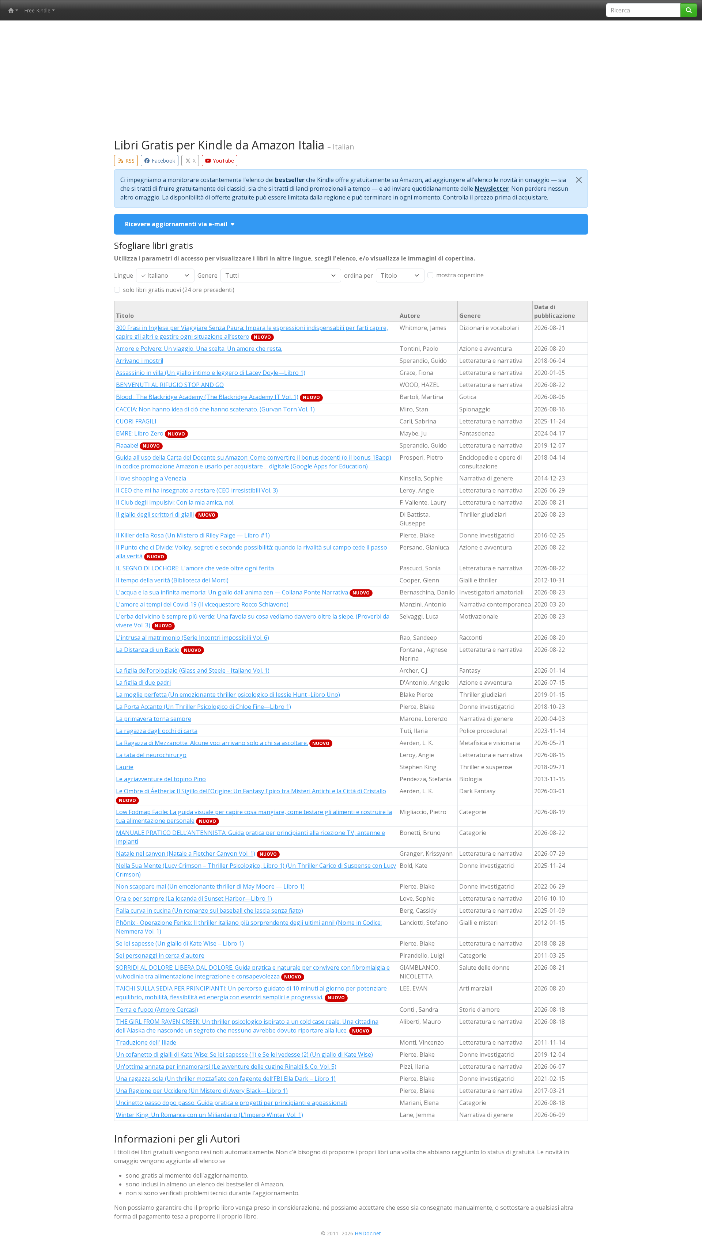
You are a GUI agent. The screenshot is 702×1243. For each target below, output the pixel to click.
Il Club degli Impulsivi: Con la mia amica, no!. (175, 502)
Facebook (162, 160)
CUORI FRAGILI (136, 421)
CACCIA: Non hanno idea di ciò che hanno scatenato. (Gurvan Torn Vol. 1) (215, 409)
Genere (207, 275)
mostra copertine (460, 275)
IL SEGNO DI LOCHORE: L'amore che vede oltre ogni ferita (195, 568)
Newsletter (492, 189)
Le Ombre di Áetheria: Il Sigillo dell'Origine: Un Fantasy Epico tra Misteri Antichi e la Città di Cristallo (251, 791)
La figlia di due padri (143, 682)
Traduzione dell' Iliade (146, 1042)
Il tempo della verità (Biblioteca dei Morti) (172, 580)
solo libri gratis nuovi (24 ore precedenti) (178, 290)
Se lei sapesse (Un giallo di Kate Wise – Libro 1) (180, 943)
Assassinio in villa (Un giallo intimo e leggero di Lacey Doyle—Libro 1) (210, 373)
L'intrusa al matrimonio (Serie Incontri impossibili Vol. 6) (192, 638)
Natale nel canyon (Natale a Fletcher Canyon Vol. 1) (185, 853)
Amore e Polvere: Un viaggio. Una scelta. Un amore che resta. (199, 349)
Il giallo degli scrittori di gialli (155, 514)
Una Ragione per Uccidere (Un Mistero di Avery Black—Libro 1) (202, 1091)
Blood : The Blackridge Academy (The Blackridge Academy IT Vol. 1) (207, 397)
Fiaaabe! (127, 445)
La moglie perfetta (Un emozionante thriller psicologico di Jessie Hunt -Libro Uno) (228, 695)
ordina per (358, 275)
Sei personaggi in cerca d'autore (160, 955)
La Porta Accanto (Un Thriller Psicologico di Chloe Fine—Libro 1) (203, 707)
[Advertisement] (351, 81)
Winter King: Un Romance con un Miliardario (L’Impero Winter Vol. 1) (209, 1115)
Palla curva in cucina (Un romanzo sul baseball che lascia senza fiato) (209, 910)
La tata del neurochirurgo (151, 755)
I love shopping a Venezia (151, 478)
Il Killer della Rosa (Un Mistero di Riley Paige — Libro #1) (193, 535)
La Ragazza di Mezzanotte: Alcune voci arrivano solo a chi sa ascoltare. (212, 743)
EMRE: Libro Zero (139, 433)
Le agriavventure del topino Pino (161, 779)
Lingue (123, 275)
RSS (129, 160)
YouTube (222, 160)
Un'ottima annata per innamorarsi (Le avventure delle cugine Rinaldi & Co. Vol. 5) (226, 1067)
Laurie (124, 767)
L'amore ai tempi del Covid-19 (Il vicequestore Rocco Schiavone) (202, 604)
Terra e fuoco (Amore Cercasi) (157, 1010)
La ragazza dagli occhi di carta (156, 731)
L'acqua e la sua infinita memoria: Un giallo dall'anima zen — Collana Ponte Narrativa (232, 592)
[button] (13, 10)
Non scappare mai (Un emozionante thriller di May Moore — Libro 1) (210, 886)
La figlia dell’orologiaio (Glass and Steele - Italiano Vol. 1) (192, 670)
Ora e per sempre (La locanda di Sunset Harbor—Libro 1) (194, 898)
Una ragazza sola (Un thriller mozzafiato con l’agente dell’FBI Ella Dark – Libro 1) (226, 1079)
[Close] (579, 180)
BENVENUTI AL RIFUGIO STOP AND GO (170, 385)
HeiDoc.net (368, 1233)
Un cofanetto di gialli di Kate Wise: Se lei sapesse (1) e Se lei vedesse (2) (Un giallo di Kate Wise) (244, 1054)
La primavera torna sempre (153, 719)
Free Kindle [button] (37, 10)
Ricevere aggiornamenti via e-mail (177, 224)
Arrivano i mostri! (139, 361)
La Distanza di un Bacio (148, 650)
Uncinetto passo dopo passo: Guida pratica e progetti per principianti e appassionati (231, 1103)
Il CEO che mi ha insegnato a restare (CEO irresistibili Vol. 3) (197, 490)
